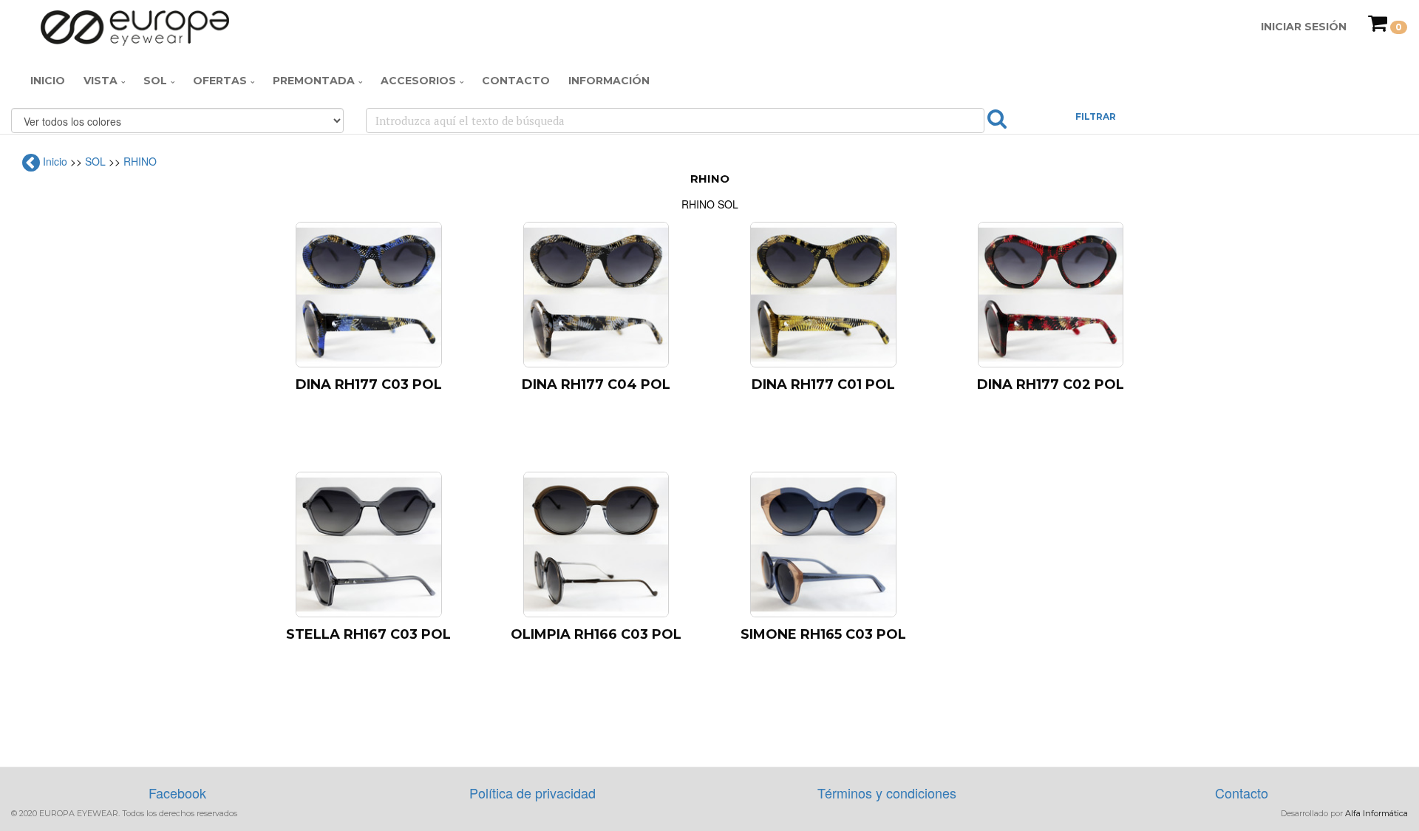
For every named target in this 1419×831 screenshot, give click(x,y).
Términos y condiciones (886, 792)
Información (609, 80)
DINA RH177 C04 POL (596, 384)
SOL (155, 80)
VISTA (101, 80)
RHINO (140, 161)
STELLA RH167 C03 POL (368, 634)
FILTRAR (1095, 116)
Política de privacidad (532, 792)
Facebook (177, 792)
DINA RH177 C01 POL (823, 384)
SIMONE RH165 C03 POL (823, 634)
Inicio (47, 80)
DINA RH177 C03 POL (369, 384)
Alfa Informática (1376, 813)
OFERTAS (220, 80)
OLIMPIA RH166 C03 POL (596, 634)
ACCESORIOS (418, 80)
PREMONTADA (314, 80)
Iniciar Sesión (1304, 26)
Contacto (516, 80)
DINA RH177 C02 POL (1050, 384)
